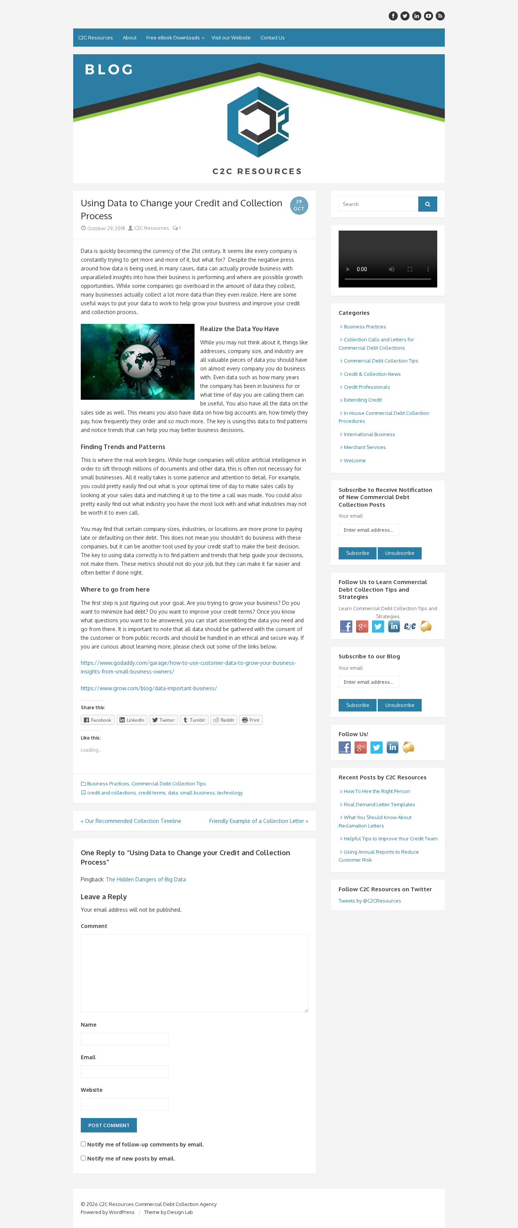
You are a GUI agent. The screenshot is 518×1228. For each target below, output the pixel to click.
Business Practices (108, 783)
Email (88, 1057)
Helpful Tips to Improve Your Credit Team (390, 838)
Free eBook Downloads (173, 38)
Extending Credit (363, 400)
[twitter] (405, 15)
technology (230, 793)
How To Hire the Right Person (377, 791)
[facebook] (393, 15)
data (173, 793)
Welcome (355, 460)
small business (197, 793)
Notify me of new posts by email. (131, 1158)
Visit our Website (231, 38)
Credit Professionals (367, 387)
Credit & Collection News (372, 374)
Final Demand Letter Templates (379, 804)
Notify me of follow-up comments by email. (145, 1144)
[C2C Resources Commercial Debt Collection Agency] (259, 118)
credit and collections (111, 793)
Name (88, 1024)
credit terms (152, 793)
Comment (94, 926)
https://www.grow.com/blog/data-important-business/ (149, 688)
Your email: (351, 516)
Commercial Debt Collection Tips (169, 783)
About (130, 38)
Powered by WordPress (108, 1212)
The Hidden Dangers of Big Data (146, 879)
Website (91, 1090)
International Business (369, 434)
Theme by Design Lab (168, 1212)
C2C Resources (95, 38)
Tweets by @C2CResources (370, 901)
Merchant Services (365, 447)
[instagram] (416, 15)
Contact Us (273, 38)
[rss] (440, 15)
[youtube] (428, 15)
